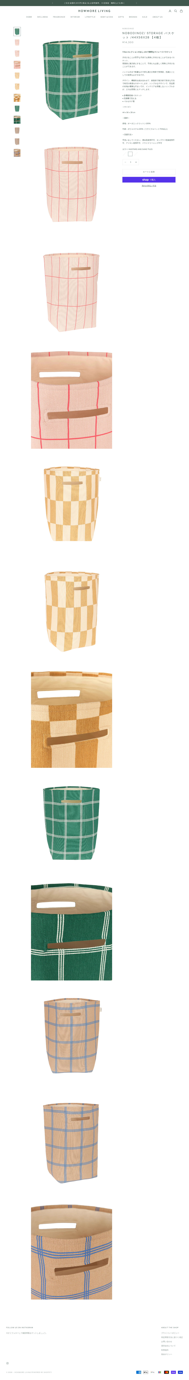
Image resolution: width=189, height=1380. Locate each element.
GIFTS (121, 17)
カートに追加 (149, 172)
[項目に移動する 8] (17, 108)
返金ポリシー (166, 1354)
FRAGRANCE (59, 17)
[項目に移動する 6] (17, 86)
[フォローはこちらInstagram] (7, 1363)
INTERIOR (75, 17)
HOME (29, 17)
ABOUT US (158, 17)
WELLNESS (42, 17)
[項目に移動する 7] (17, 97)
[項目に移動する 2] (17, 42)
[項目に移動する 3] (17, 53)
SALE (144, 17)
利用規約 (164, 1350)
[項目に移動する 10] (17, 130)
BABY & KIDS (107, 17)
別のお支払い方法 (149, 186)
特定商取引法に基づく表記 (172, 1337)
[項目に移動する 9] (17, 119)
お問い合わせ (166, 1341)
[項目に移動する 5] (17, 75)
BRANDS (133, 17)
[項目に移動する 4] (17, 64)
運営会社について (168, 1346)
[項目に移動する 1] (17, 31)
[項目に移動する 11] (17, 141)
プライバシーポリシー (170, 1333)
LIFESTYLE (90, 17)
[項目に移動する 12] (17, 152)
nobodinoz (128, 28)
